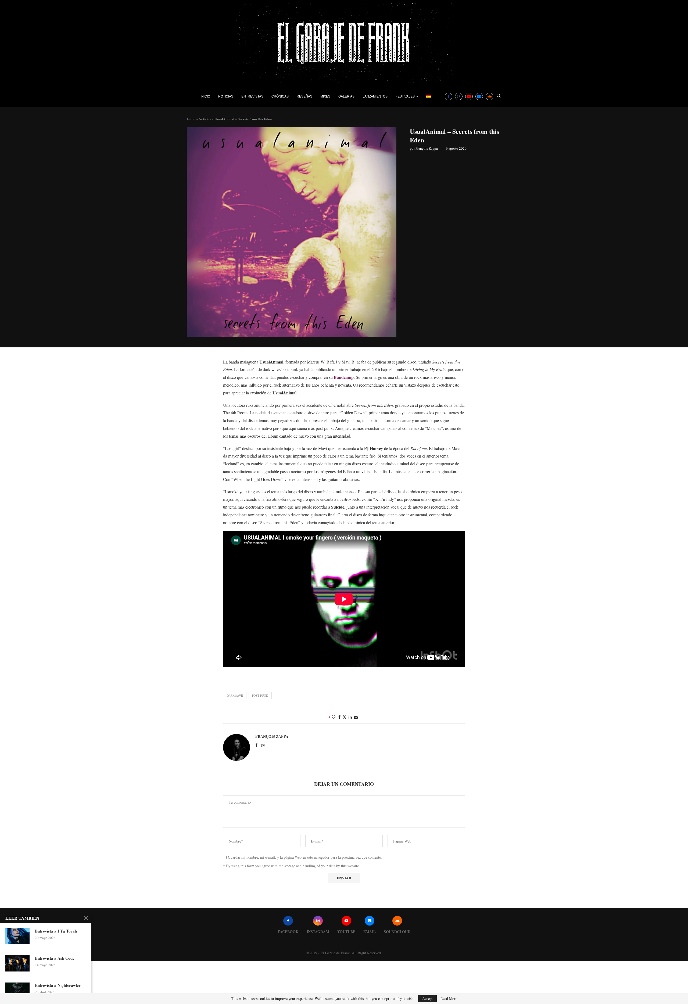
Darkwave (235, 695)
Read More (448, 999)
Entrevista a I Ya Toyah (56, 931)
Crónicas (280, 96)
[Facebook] (448, 96)
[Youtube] (469, 96)
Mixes (325, 96)
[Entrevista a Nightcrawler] (17, 991)
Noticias (225, 96)
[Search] (498, 96)
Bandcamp (344, 377)
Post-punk (260, 695)
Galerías (346, 96)
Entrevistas (252, 96)
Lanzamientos (375, 96)
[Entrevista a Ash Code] (17, 963)
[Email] (479, 96)
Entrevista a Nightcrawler (58, 985)
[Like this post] (333, 716)
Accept (427, 998)
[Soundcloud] (489, 96)
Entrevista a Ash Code (54, 958)
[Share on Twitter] (344, 716)
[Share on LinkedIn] (350, 716)
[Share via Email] (356, 716)
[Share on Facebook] (339, 716)
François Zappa (426, 148)
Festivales (405, 96)
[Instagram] (459, 96)
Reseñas (304, 96)
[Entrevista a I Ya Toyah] (17, 936)
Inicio (205, 96)
